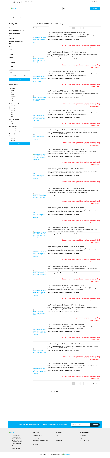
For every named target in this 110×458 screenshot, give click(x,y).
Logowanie (82, 438)
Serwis (70, 14)
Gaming (11, 38)
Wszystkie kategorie (21, 14)
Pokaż (19, 144)
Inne (10, 52)
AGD (10, 44)
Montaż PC (63, 14)
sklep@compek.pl (16, 446)
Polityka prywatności (38, 438)
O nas (35, 14)
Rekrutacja (78, 14)
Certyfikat (35, 444)
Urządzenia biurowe (15, 33)
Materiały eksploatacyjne (16, 30)
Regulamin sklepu (37, 435)
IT (10, 36)
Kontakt (41, 14)
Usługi (11, 54)
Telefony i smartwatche (16, 41)
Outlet (55, 14)
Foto (10, 49)
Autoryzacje (59, 440)
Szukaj (19, 79)
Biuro (10, 28)
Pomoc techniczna (84, 440)
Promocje (48, 14)
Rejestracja (83, 435)
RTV (10, 46)
